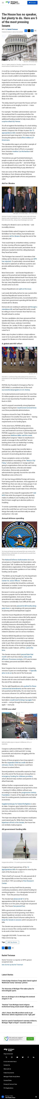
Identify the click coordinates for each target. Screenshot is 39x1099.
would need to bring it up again (21, 700)
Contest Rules (8, 1080)
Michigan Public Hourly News (12, 1076)
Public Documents (9, 1072)
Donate (33, 2)
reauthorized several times (26, 408)
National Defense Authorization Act (17, 560)
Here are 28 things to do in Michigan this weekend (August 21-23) (18, 998)
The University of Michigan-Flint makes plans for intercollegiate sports (18, 990)
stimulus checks (8, 765)
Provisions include (15, 659)
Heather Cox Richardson (21, 151)
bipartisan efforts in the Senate (13, 822)
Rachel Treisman (13, 29)
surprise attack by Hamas (11, 121)
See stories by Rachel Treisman (12, 965)
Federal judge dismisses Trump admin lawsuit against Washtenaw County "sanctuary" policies (19, 982)
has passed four (19, 906)
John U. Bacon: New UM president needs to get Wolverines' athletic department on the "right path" (18, 1014)
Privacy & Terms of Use (10, 1084)
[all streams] (36, 1097)
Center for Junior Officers (11, 581)
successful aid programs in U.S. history (16, 390)
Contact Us (7, 1065)
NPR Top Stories (12, 942)
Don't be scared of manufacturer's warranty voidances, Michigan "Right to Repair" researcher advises (19, 1022)
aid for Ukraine (14, 236)
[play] (3, 1097)
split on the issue (25, 289)
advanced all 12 (18, 899)
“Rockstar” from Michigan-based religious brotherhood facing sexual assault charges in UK (17, 1006)
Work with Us (7, 1069)
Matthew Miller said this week (21, 435)
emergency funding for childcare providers (17, 776)
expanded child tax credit (16, 762)
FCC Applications (8, 1088)
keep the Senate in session (11, 920)
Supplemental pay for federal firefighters (16, 804)
